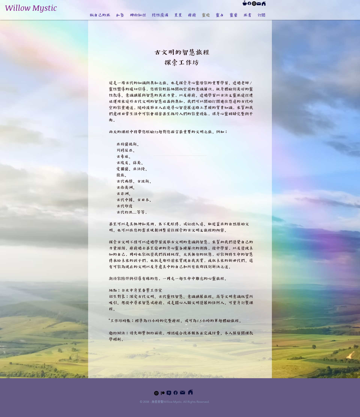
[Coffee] (244, 3)
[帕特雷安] (162, 393)
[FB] (249, 3)
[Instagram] (254, 3)
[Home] (263, 3)
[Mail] (258, 3)
